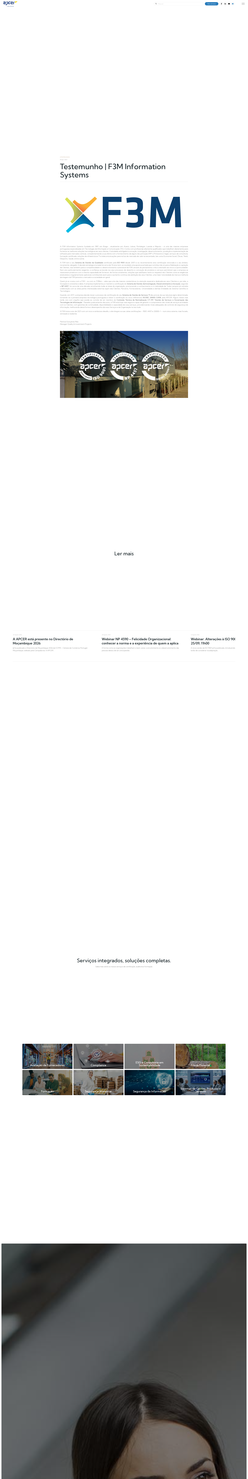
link (47, 1056)
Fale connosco (211, 4)
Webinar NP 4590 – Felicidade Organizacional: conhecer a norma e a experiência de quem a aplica (140, 641)
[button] (243, 4)
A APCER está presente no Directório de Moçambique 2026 (43, 641)
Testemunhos (65, 157)
